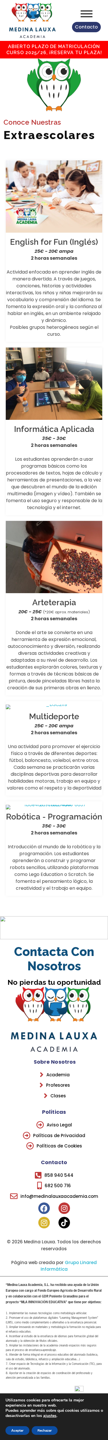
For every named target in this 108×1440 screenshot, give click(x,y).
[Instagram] (64, 1208)
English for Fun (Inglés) (54, 242)
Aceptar (17, 1430)
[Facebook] (44, 1208)
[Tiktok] (64, 1222)
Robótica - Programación (54, 816)
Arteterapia (54, 602)
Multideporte (54, 716)
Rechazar (44, 1430)
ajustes (49, 1415)
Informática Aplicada (54, 429)
